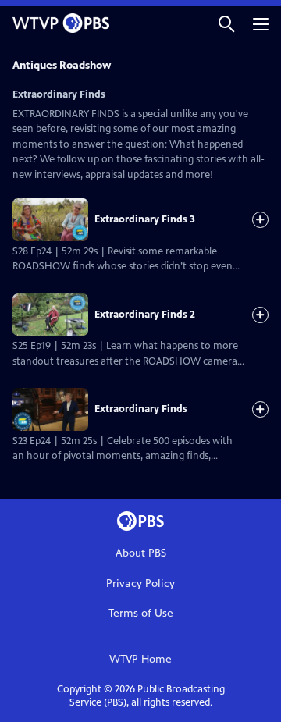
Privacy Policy (140, 583)
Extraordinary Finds (140, 409)
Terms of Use (140, 613)
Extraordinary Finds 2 (144, 314)
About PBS (141, 553)
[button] (226, 23)
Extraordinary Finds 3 (144, 219)
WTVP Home (140, 659)
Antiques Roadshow (61, 65)
